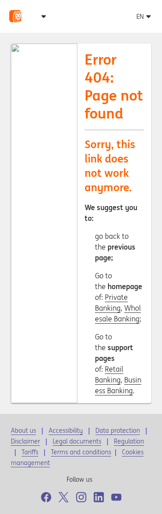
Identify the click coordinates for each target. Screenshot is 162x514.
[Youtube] (116, 497)
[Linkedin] (99, 497)
